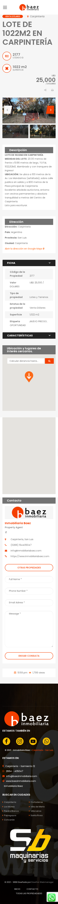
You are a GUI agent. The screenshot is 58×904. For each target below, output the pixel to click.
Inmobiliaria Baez (18, 523)
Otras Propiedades (29, 567)
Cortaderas (37, 802)
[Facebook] (6, 532)
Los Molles (9, 806)
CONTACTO (32, 889)
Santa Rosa (37, 815)
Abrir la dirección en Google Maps (24, 248)
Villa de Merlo (38, 806)
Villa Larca (36, 811)
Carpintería (10, 802)
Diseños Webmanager (42, 882)
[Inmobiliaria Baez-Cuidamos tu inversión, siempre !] (29, 7)
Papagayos (10, 815)
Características (20, 335)
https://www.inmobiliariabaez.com (30, 556)
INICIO (17, 889)
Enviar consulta (29, 655)
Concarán (9, 819)
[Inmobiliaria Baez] (29, 512)
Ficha (11, 262)
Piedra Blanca (11, 811)
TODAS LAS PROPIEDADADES (29, 893)
